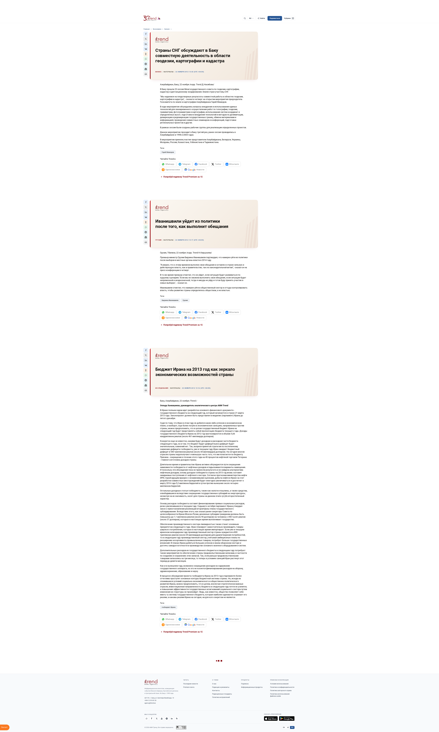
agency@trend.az (150, 703)
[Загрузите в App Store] (271, 718)
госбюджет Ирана (168, 607)
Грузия (185, 300)
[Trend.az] (151, 18)
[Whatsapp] (147, 718)
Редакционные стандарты (222, 694)
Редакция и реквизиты (220, 687)
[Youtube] (162, 718)
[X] (157, 718)
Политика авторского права (281, 690)
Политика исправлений (221, 697)
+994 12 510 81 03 (150, 700)
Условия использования (279, 684)
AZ (288, 727)
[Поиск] (244, 18)
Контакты (216, 690)
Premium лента (188, 687)
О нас (214, 684)
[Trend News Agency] (151, 682)
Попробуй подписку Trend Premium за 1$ (182, 177)
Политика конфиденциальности (282, 687)
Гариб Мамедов (168, 152)
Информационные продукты (252, 687)
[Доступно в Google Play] (286, 718)
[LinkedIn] (172, 718)
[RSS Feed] (177, 718)
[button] (146, 34)
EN (284, 727)
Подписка (245, 684)
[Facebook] (152, 718)
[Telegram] (167, 718)
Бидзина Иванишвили (170, 300)
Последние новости (190, 684)
